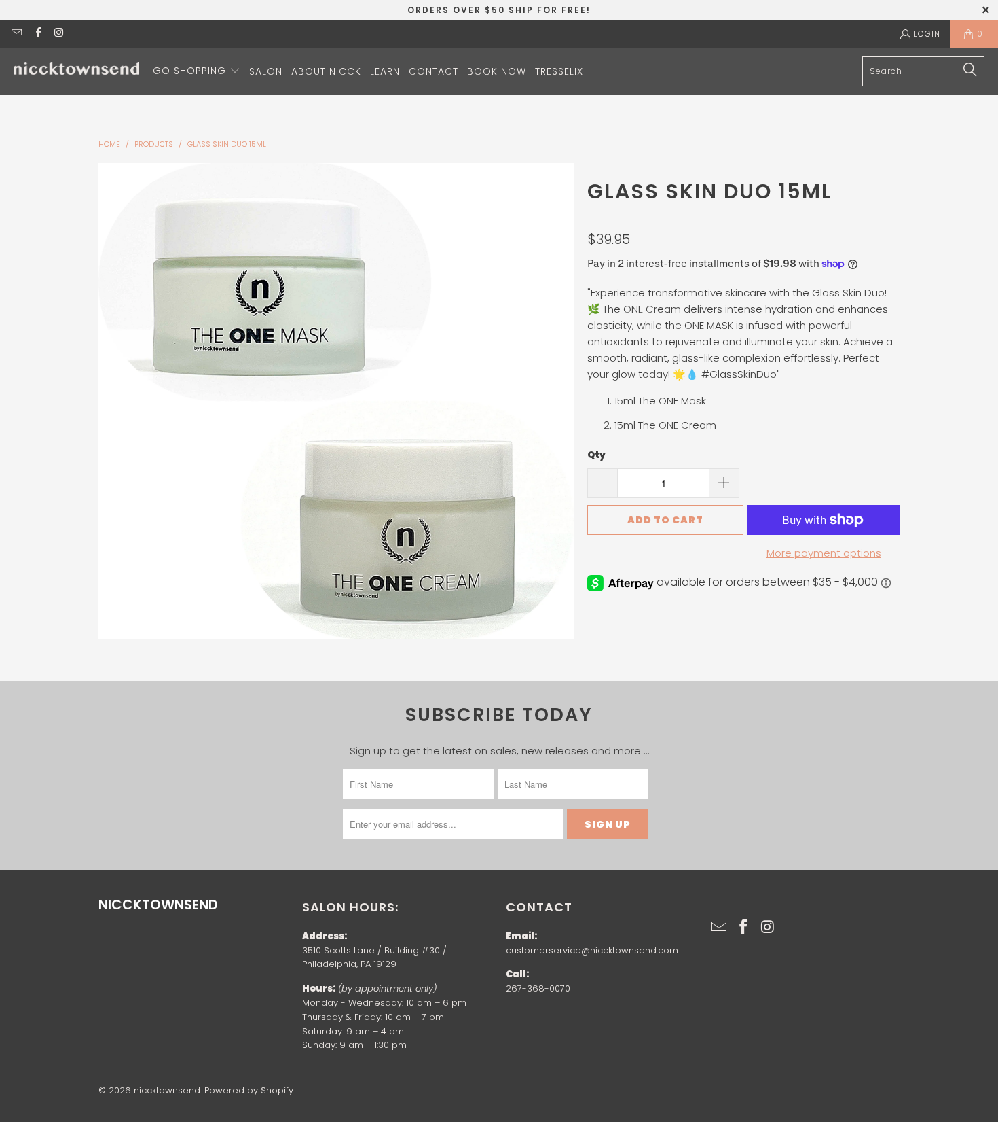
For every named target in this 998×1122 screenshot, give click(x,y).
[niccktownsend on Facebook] (37, 33)
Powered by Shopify (248, 1090)
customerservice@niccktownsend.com (592, 950)
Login (927, 33)
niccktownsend (167, 1090)
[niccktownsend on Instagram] (58, 33)
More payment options (823, 553)
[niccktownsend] (76, 71)
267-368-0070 (538, 988)
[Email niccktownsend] (16, 33)
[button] (196, 71)
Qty (596, 455)
